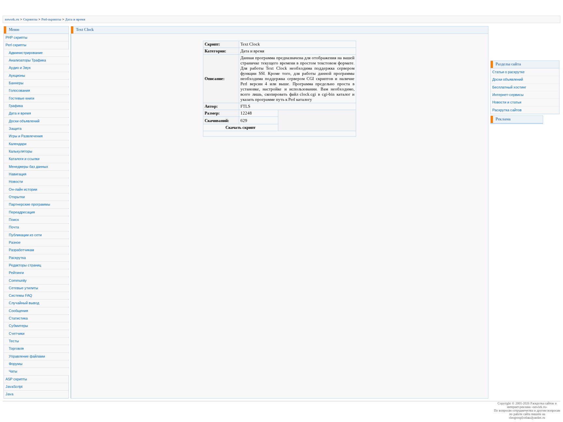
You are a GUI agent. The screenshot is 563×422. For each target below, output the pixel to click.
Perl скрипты (16, 45)
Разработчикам (21, 250)
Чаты (13, 371)
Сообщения (18, 311)
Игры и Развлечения (26, 136)
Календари (17, 144)
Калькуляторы (20, 151)
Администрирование (26, 53)
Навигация (17, 174)
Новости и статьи (506, 102)
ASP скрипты (16, 379)
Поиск (14, 220)
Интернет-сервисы (508, 95)
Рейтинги (16, 273)
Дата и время (75, 19)
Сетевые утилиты (23, 288)
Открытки (17, 197)
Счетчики (16, 333)
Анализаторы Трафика (27, 60)
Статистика (18, 318)
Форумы (15, 364)
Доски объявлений (24, 121)
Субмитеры (18, 326)
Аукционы (17, 75)
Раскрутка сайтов (507, 110)
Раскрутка (17, 258)
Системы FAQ (20, 295)
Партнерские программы (29, 204)
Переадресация (22, 212)
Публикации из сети (25, 235)
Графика (16, 106)
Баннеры (16, 83)
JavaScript (14, 386)
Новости (16, 182)
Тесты (14, 341)
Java (9, 394)
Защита (15, 128)
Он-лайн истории (23, 189)
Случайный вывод (24, 303)
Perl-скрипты (51, 19)
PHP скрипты (16, 37)
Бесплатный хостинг (509, 87)
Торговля (16, 348)
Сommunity (18, 280)
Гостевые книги (21, 98)
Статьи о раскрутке (508, 72)
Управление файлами (27, 356)
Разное (15, 242)
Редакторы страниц (25, 265)
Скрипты (30, 19)
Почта (14, 227)
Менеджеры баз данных (28, 167)
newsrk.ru (12, 19)
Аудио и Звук (20, 68)
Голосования (19, 90)
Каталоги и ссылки (24, 159)
